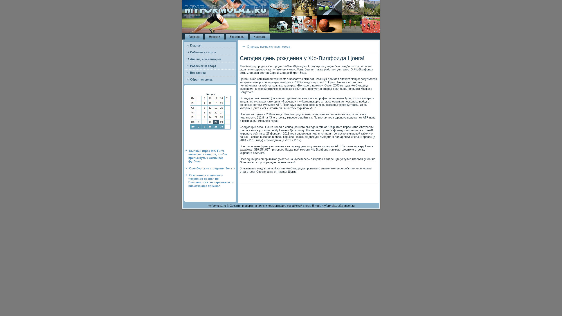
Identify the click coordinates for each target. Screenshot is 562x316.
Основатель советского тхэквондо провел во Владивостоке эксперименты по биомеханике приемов (211, 181)
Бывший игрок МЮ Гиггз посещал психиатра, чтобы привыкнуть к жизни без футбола (207, 156)
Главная (194, 36)
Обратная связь (201, 79)
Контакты (260, 36)
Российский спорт (203, 66)
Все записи (236, 36)
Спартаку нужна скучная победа (268, 46)
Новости (214, 36)
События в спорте (203, 52)
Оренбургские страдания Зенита (212, 168)
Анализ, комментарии (205, 59)
